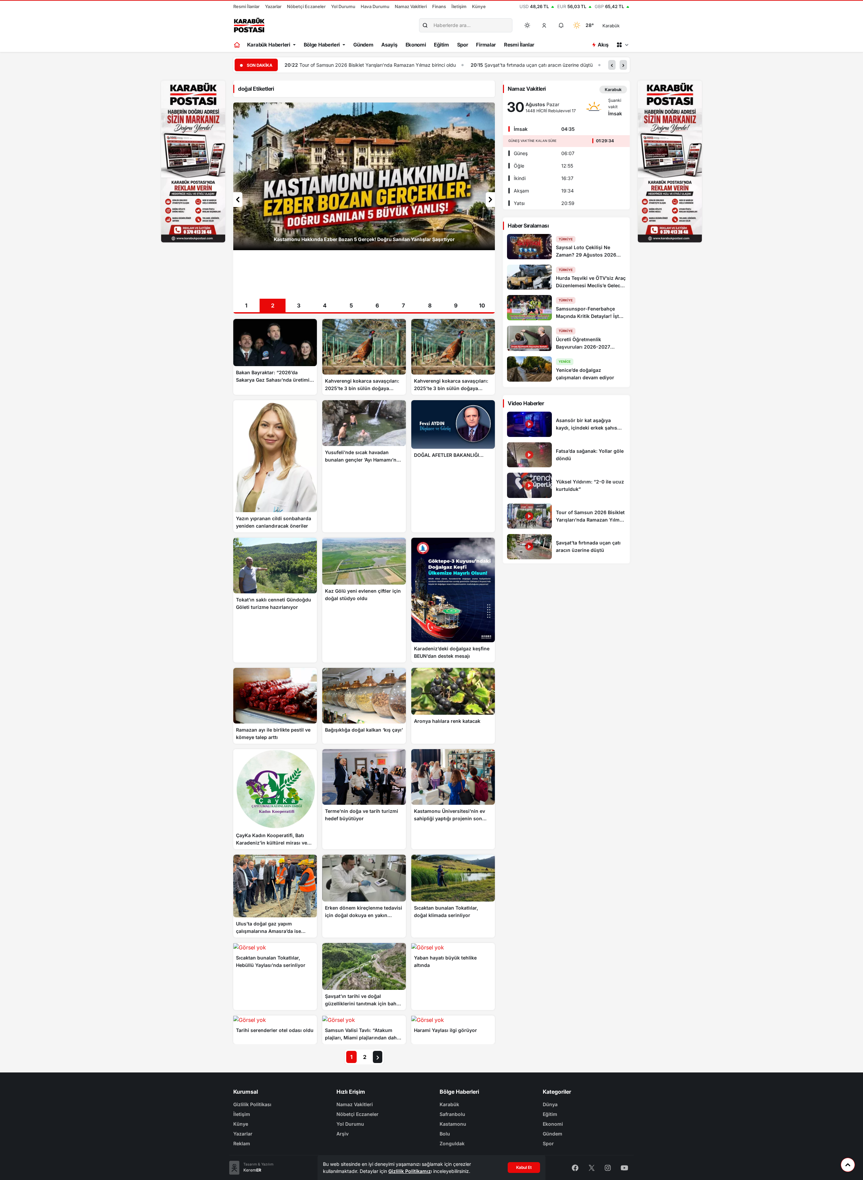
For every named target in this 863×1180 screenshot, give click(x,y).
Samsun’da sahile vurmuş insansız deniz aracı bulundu (495, 65)
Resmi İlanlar (246, 6)
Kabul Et (524, 1167)
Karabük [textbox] (611, 25)
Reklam (241, 1143)
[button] (544, 25)
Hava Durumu (375, 6)
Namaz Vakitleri (411, 6)
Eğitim (441, 44)
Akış (603, 44)
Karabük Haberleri (268, 44)
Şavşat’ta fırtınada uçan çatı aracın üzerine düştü (352, 65)
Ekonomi (416, 44)
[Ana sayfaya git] (237, 45)
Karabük (449, 1104)
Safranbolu (452, 1114)
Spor (462, 44)
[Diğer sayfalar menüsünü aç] (622, 45)
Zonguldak (452, 1143)
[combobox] (620, 25)
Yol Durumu (343, 6)
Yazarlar (273, 6)
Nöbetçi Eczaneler (306, 6)
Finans (439, 6)
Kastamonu (453, 1124)
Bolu (445, 1134)
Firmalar (486, 44)
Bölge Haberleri (322, 44)
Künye (479, 6)
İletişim (459, 6)
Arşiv (342, 1134)
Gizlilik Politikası (252, 1104)
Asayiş (389, 44)
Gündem (363, 44)
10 (482, 305)
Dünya (550, 1104)
